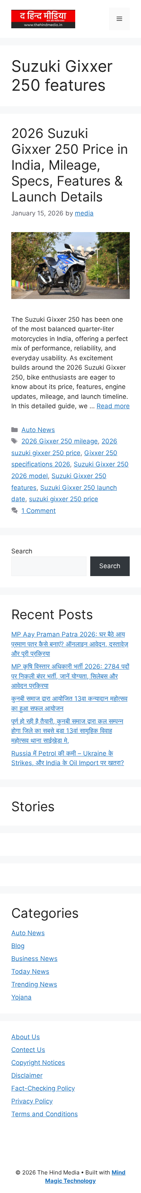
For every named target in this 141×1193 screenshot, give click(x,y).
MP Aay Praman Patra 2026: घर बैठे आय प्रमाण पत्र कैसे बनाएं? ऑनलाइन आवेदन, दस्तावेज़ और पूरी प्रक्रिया (69, 644)
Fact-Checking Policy (43, 1088)
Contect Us (28, 1050)
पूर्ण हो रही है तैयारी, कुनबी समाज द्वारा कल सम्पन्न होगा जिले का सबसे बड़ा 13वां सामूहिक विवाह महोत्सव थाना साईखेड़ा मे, (67, 730)
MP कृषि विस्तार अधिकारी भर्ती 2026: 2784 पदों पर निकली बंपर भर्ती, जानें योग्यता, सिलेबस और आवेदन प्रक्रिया (70, 676)
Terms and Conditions (44, 1114)
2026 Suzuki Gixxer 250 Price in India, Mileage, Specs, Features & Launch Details (69, 165)
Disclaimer (26, 1075)
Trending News (34, 984)
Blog (17, 946)
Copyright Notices (38, 1062)
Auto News (38, 430)
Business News (34, 958)
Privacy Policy (32, 1101)
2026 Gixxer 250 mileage (59, 441)
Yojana (21, 997)
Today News (30, 971)
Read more (113, 406)
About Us (25, 1037)
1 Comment (38, 510)
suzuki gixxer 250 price (63, 499)
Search (21, 551)
